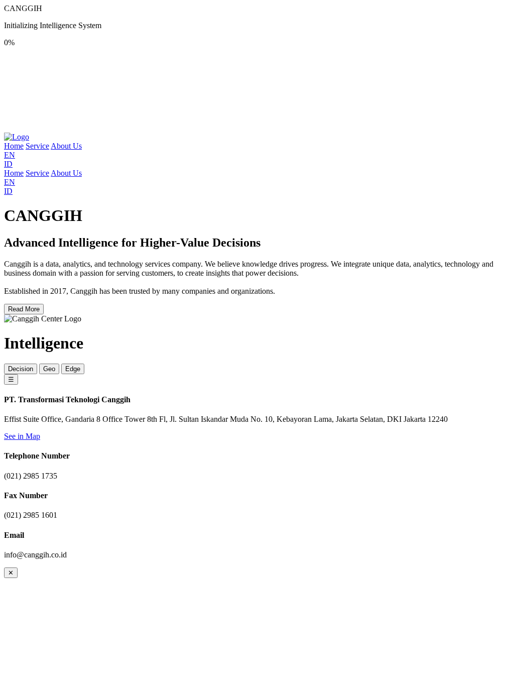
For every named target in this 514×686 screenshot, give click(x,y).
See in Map (22, 436)
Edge (72, 369)
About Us (66, 146)
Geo (49, 369)
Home (14, 146)
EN (9, 155)
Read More (24, 309)
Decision (20, 369)
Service (37, 146)
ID (8, 164)
